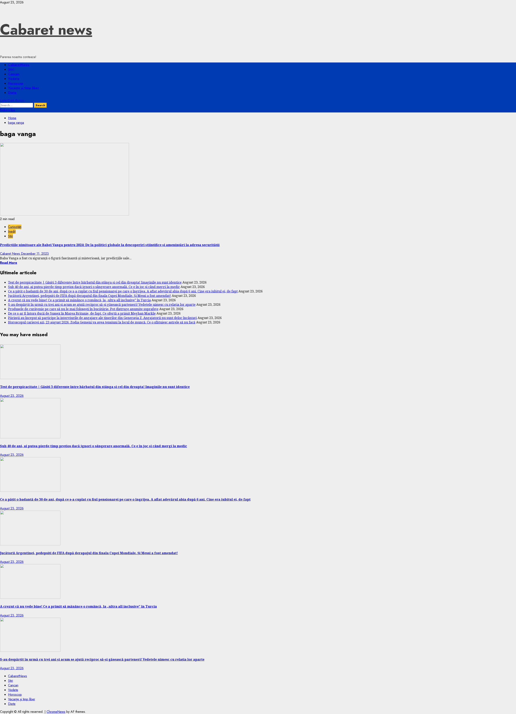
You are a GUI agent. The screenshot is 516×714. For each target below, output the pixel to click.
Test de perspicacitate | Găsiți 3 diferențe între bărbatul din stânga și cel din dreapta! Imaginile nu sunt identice (95, 282)
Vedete (14, 78)
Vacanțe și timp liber (23, 88)
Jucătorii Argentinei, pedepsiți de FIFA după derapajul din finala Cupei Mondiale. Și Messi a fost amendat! (89, 295)
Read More (8, 262)
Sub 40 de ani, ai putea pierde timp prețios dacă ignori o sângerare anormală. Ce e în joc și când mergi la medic (94, 287)
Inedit (12, 231)
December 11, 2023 (35, 253)
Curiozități (14, 226)
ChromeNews (56, 711)
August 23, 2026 (12, 395)
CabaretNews (18, 64)
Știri (11, 69)
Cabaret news (46, 29)
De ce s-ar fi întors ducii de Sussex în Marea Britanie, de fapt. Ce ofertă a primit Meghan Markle (82, 313)
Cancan (13, 74)
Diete (12, 92)
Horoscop (15, 83)
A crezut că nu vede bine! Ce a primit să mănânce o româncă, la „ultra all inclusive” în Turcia (79, 300)
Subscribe (7, 110)
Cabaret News (10, 253)
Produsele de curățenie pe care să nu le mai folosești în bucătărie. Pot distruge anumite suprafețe (83, 309)
